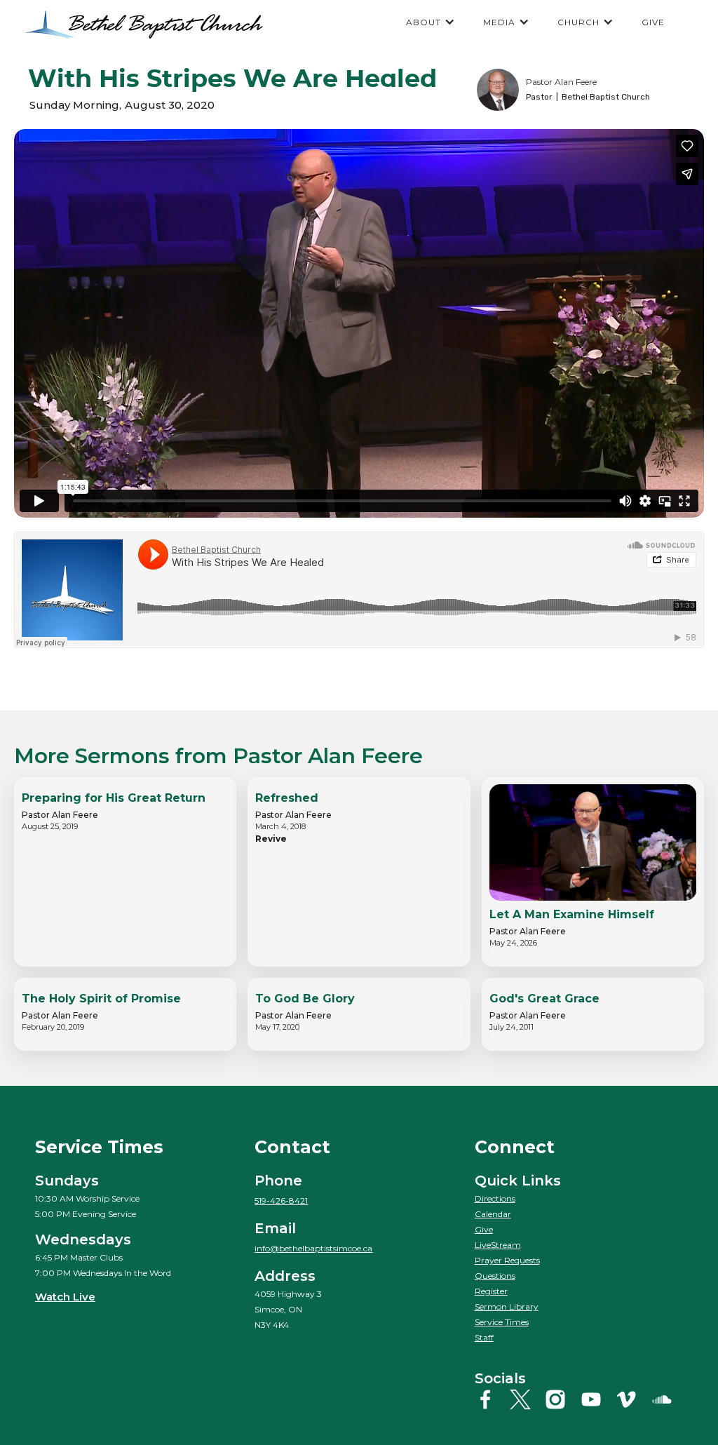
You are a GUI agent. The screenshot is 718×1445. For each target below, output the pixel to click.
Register (491, 1291)
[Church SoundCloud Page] (667, 1399)
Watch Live (65, 1296)
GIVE (653, 22)
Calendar (493, 1214)
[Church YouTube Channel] (596, 1399)
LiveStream (498, 1244)
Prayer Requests (507, 1260)
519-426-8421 (281, 1200)
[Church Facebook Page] (490, 1399)
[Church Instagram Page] (560, 1399)
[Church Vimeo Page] (631, 1399)
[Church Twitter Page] (525, 1399)
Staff (484, 1337)
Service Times (502, 1322)
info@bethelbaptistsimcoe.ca (313, 1248)
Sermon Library (506, 1306)
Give (484, 1229)
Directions (495, 1198)
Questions (495, 1275)
